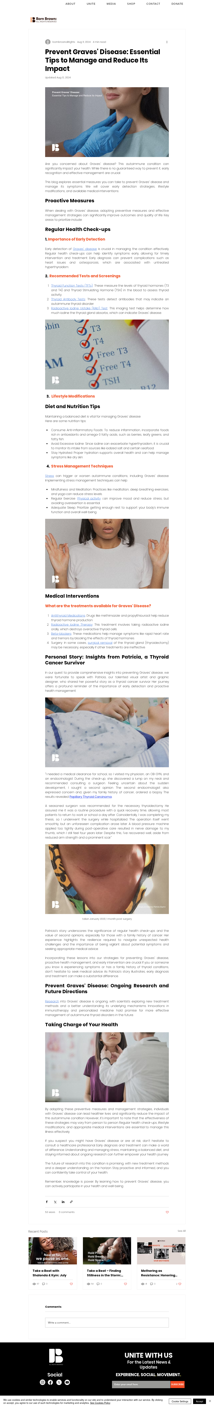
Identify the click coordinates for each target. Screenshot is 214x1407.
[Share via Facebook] (46, 1201)
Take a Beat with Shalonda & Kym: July (49, 1273)
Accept (199, 1401)
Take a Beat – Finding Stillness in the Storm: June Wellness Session (105, 1273)
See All (182, 1231)
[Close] (210, 1401)
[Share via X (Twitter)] (55, 1201)
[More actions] (167, 42)
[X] (59, 1382)
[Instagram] (42, 1382)
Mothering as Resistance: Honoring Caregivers (158, 1273)
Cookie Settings (180, 1401)
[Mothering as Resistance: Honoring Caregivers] (161, 1250)
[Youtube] (67, 1382)
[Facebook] (50, 1382)
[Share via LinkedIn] (63, 1201)
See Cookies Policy (100, 1402)
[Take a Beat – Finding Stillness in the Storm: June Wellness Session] (107, 1250)
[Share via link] (71, 1201)
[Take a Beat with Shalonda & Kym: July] (53, 1250)
